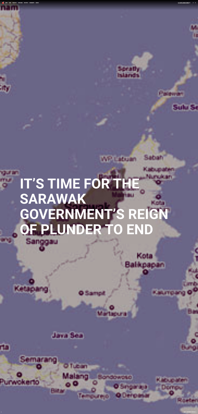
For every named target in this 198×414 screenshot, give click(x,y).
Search (37, 2)
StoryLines (20, 2)
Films (10, 2)
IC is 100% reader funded (183, 2)
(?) (189, 2)
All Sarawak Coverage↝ (190, 412)
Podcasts (14, 2)
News (6, 2)
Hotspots (26, 2)
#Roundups (31, 2)
